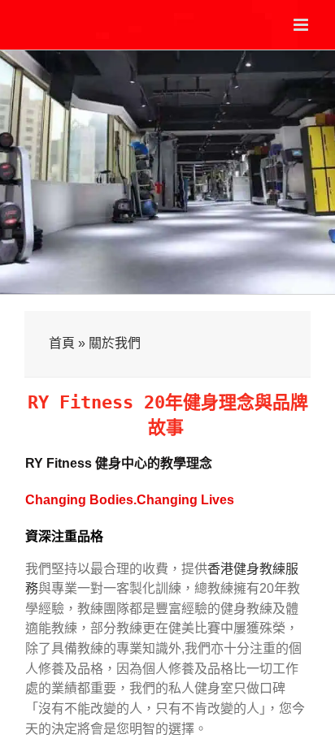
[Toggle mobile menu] (302, 24)
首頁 (62, 343)
